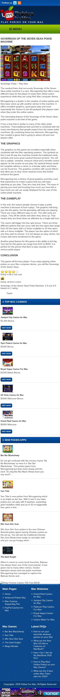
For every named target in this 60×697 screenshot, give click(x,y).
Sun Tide (9, 635)
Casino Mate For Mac (44, 619)
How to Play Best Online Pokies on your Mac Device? (44, 664)
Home (8, 594)
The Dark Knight (13, 642)
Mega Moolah (11, 646)
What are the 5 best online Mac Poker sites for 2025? (43, 674)
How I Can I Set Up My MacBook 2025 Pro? (43, 655)
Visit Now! (6, 328)
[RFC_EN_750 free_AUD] (20, 582)
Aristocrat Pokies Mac (15, 597)
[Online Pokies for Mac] (17, 20)
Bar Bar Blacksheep (14, 631)
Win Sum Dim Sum (14, 639)
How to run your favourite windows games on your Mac (43, 634)
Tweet (9, 293)
